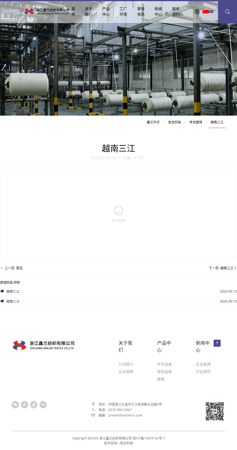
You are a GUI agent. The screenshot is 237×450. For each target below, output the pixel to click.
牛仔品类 (164, 364)
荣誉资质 (141, 11)
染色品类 (164, 371)
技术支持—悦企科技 (118, 443)
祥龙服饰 (195, 122)
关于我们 (88, 11)
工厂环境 (123, 11)
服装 (161, 379)
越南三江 (217, 122)
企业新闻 (203, 364)
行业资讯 (203, 371)
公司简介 (125, 364)
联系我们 (176, 11)
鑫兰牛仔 (153, 122)
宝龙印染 (174, 122)
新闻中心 (158, 11)
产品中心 (106, 11)
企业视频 (125, 371)
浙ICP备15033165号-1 (149, 438)
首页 (73, 11)
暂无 (19, 268)
